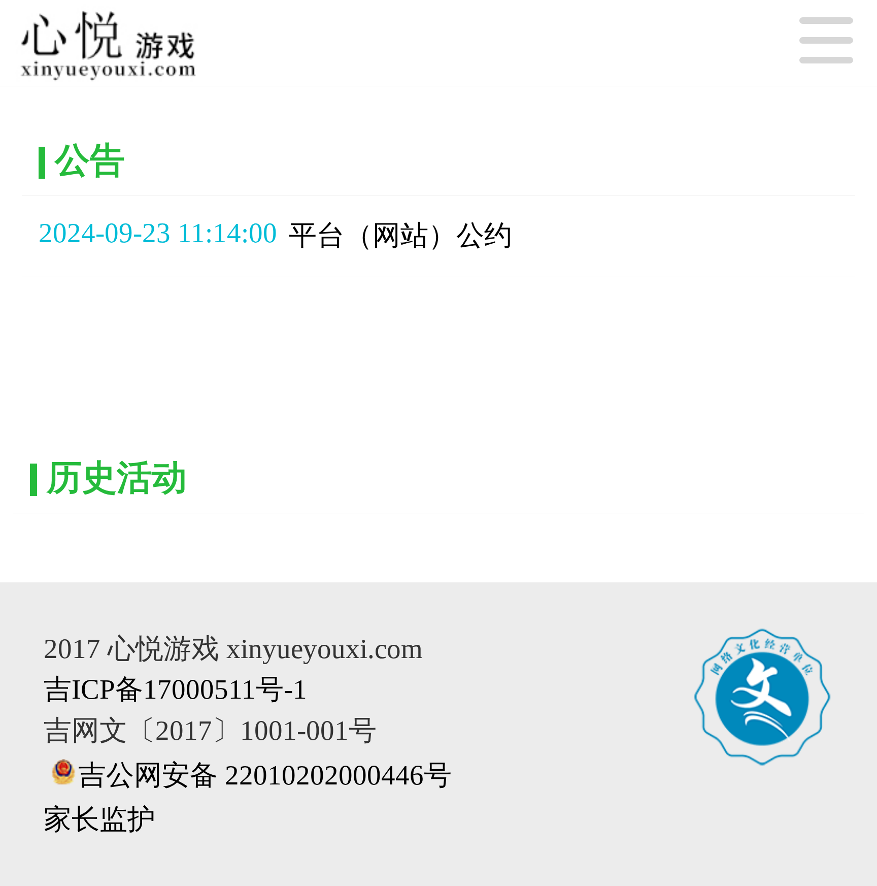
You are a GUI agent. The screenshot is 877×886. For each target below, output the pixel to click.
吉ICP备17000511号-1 (175, 689)
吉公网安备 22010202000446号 (265, 775)
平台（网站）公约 (400, 235)
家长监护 (99, 819)
